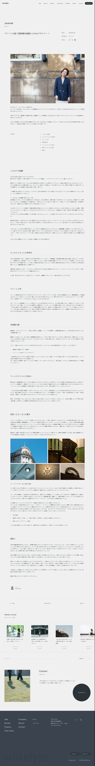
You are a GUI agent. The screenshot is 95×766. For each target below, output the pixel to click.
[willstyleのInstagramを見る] (80, 720)
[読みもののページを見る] (81, 3)
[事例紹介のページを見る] (60, 3)
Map (66, 723)
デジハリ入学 (45, 139)
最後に (43, 150)
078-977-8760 (56, 725)
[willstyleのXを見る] (76, 720)
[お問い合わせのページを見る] (89, 3)
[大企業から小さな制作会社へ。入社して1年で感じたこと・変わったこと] (39, 637)
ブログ (27, 518)
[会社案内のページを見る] (67, 3)
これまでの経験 (46, 134)
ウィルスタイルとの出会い (48, 144)
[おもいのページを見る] (39, 3)
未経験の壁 (45, 142)
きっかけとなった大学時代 (48, 136)
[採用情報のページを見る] (74, 3)
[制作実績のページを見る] (52, 3)
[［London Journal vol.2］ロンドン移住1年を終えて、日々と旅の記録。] (64, 637)
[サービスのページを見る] (45, 3)
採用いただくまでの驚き (48, 147)
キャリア (71, 36)
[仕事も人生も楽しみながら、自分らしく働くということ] (15, 637)
